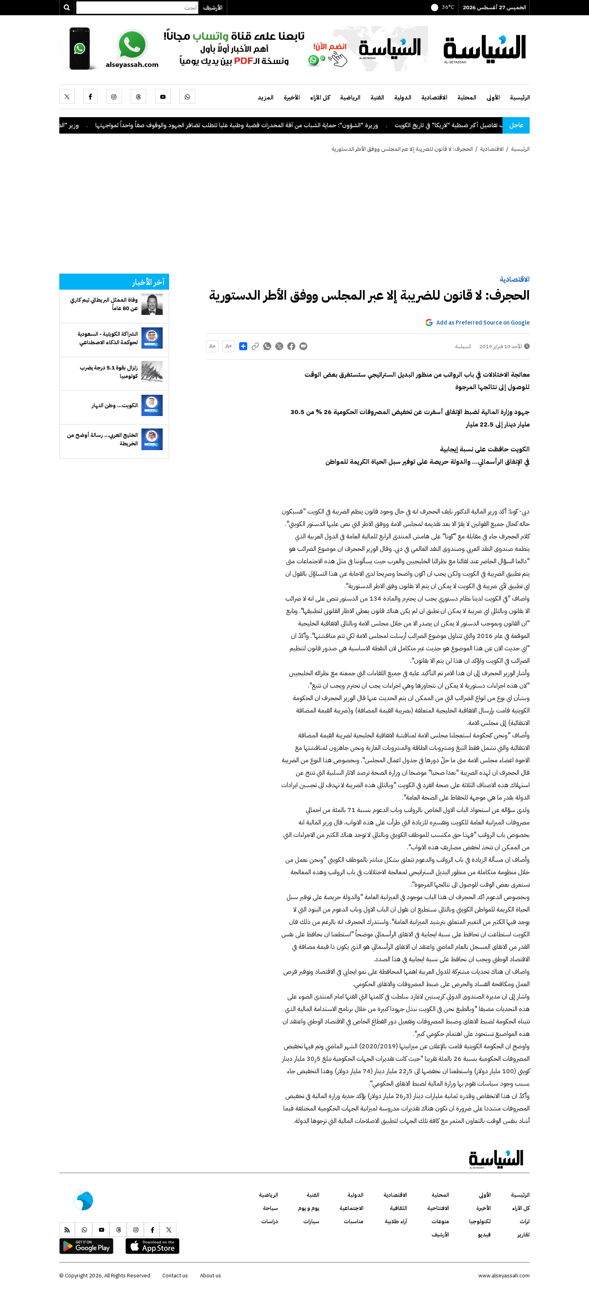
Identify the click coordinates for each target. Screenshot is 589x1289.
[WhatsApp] (187, 96)
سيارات (311, 1221)
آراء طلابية (396, 1221)
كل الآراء (320, 97)
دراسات (269, 1221)
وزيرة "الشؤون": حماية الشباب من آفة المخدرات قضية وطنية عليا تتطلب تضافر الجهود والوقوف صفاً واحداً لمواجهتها (269, 125)
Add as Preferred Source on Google (483, 323)
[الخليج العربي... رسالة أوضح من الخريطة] (152, 439)
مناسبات (353, 1221)
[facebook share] (291, 346)
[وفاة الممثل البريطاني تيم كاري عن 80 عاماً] (152, 304)
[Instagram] (114, 96)
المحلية (467, 97)
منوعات (440, 1221)
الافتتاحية (438, 1208)
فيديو (484, 1234)
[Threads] (138, 96)
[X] (67, 96)
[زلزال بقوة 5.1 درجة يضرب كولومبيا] (152, 371)
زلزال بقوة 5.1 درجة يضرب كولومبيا (109, 371)
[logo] (485, 48)
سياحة (270, 1208)
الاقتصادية (434, 97)
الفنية (377, 97)
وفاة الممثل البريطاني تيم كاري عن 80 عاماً (104, 304)
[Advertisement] (294, 213)
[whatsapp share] (267, 346)
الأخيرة (292, 97)
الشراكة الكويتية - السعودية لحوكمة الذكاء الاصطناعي (108, 338)
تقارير (524, 1234)
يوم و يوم (308, 1208)
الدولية (402, 97)
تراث (525, 1221)
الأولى (493, 97)
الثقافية (398, 1208)
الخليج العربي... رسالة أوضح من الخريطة (102, 439)
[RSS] (67, 1229)
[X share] (279, 346)
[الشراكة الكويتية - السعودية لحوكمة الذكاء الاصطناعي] (152, 338)
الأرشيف (212, 7)
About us (210, 1275)
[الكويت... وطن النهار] (152, 405)
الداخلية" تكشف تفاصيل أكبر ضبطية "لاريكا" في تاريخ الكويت (499, 125)
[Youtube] (163, 96)
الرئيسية (520, 97)
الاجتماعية (351, 1208)
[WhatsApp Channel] (243, 48)
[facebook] (90, 96)
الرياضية (350, 97)
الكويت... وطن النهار (115, 405)
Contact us (175, 1275)
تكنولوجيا (480, 1221)
